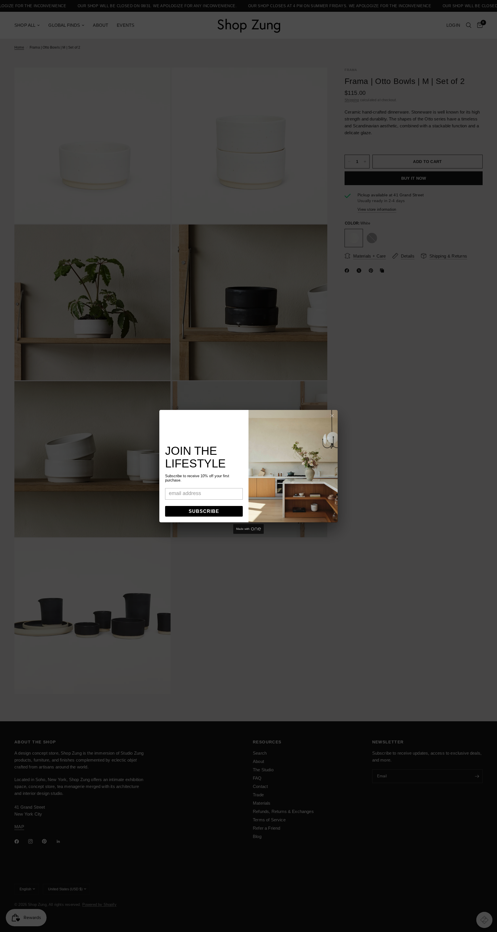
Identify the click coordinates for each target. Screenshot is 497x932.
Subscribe (204, 511)
